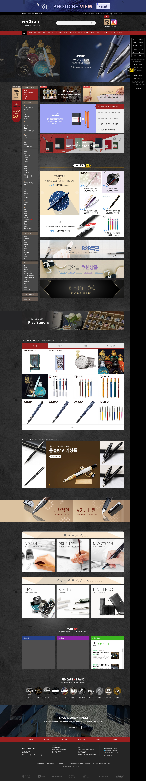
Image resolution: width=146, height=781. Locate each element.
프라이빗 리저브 (28, 289)
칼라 (25, 266)
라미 (25, 123)
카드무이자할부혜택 (139, 52)
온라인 (25, 170)
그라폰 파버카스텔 (28, 92)
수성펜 (39, 33)
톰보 (25, 204)
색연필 (65, 33)
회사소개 (31, 739)
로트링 (25, 129)
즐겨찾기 (32, 14)
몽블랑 (25, 90)
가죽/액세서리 (106, 33)
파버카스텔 (26, 213)
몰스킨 (25, 237)
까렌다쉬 (26, 94)
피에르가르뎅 (28, 219)
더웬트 (25, 118)
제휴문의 (115, 739)
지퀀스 (25, 242)
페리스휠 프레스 (28, 229)
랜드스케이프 (27, 127)
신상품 (35, 346)
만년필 (30, 33)
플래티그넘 (26, 223)
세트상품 (80, 33)
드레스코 (26, 254)
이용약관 (64, 739)
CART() (111, 14)
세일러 (25, 151)
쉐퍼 (25, 153)
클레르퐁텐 (26, 238)
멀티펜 (48, 33)
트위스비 (26, 202)
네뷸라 (25, 246)
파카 (25, 209)
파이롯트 (26, 217)
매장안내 (98, 739)
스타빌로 (26, 161)
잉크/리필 (86, 33)
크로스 (25, 190)
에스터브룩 (26, 178)
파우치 (92, 33)
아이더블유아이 (28, 176)
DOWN (128, 76)
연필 (53, 33)
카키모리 (26, 193)
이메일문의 (39, 755)
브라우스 (26, 144)
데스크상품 (119, 33)
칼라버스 (26, 287)
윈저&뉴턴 (26, 172)
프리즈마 (26, 225)
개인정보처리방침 (47, 739)
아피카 (25, 248)
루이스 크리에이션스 (29, 131)
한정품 (86, 346)
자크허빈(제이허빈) (29, 183)
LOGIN (102, 14)
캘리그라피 (59, 33)
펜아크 (25, 227)
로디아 (25, 258)
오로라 (25, 168)
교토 (25, 285)
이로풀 (25, 256)
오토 (25, 174)
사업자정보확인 (87, 763)
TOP (128, 74)
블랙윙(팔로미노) (28, 146)
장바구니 (135, 42)
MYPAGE (120, 14)
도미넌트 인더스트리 (29, 275)
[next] (117, 58)
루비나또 (26, 125)
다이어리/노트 (72, 33)
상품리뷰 (141, 46)
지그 (25, 185)
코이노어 (26, 197)
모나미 (25, 138)
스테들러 (26, 159)
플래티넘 (26, 215)
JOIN (106, 14)
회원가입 (141, 39)
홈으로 (25, 14)
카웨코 (25, 191)
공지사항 (141, 49)
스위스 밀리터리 (28, 155)
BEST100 (39, 13)
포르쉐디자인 (27, 221)
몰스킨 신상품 (111, 346)
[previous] (29, 58)
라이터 (113, 33)
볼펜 (35, 33)
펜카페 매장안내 (138, 55)
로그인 (134, 39)
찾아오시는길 (81, 739)
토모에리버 (26, 252)
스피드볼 (26, 157)
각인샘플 (135, 49)
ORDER (115, 14)
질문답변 (141, 42)
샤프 (44, 33)
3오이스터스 (27, 283)
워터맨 (25, 166)
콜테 (25, 250)
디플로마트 (26, 116)
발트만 (25, 142)
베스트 (60, 346)
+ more (73, 427)
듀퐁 (25, 98)
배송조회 (135, 46)
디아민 (25, 279)
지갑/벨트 (98, 33)
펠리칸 (25, 96)
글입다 (25, 268)
